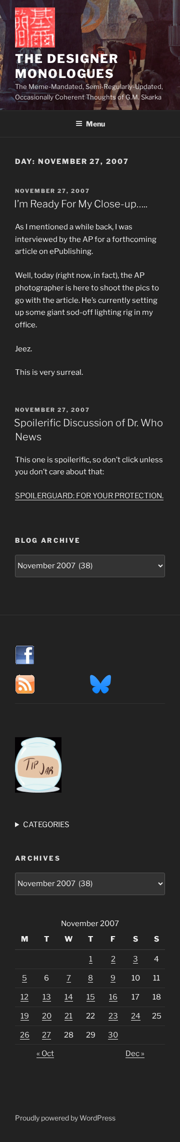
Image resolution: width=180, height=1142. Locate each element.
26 (25, 1035)
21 (68, 1016)
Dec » (135, 1053)
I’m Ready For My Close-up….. (81, 204)
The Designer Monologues (67, 66)
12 (24, 997)
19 (24, 1016)
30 (113, 1035)
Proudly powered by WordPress (65, 1118)
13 (46, 997)
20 (47, 1016)
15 (90, 997)
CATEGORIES (46, 824)
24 (135, 1016)
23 (113, 1016)
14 (68, 997)
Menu (95, 123)
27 (46, 1035)
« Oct (45, 1053)
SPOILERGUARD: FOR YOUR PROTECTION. (89, 495)
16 (113, 997)
